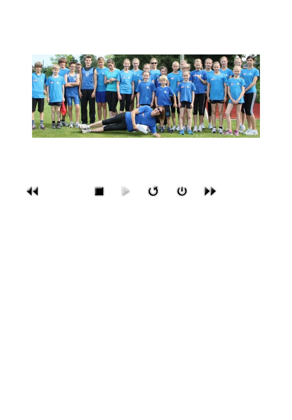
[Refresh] (153, 190)
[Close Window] (182, 190)
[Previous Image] (32, 190)
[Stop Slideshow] (99, 190)
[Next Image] (210, 190)
